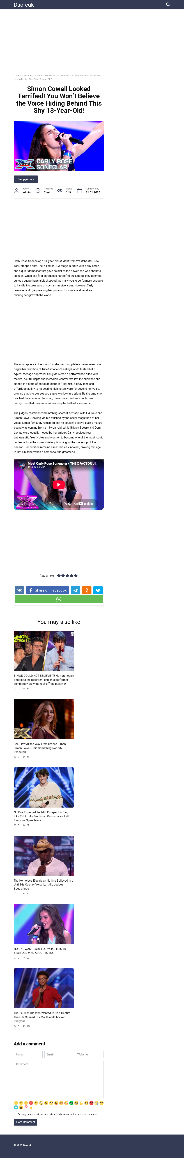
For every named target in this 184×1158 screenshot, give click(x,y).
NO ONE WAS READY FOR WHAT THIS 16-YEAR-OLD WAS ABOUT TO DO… (40, 951)
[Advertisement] (92, 44)
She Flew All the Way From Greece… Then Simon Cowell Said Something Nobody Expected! (40, 748)
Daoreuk (24, 5)
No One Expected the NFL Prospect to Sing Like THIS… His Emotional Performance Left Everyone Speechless (41, 816)
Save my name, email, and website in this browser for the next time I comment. (58, 1114)
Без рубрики (25, 179)
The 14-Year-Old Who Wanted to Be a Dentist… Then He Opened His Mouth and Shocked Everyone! (43, 1017)
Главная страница (24, 75)
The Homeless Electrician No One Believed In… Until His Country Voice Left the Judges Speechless (43, 884)
